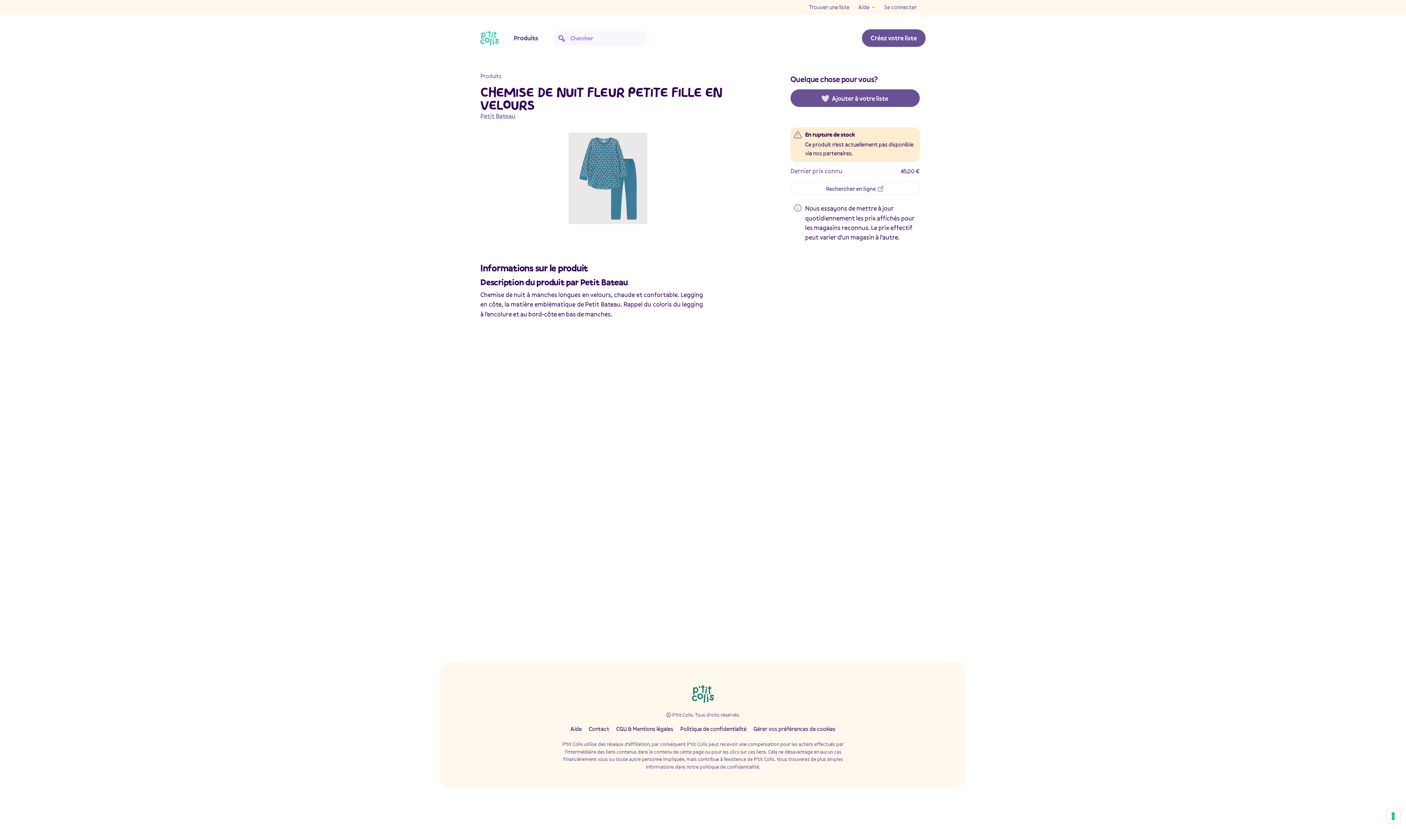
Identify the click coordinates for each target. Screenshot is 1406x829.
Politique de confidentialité (713, 728)
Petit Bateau (498, 116)
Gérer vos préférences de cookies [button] (795, 728)
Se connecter (900, 7)
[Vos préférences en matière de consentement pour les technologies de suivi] (1393, 816)
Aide (864, 7)
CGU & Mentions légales (644, 728)
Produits (526, 38)
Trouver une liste (829, 7)
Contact (599, 728)
